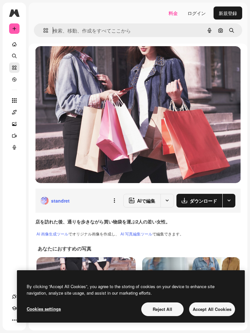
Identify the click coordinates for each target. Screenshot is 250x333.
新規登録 (228, 13)
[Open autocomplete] (43, 30)
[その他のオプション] (114, 200)
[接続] (14, 296)
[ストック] (14, 67)
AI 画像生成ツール (52, 233)
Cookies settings (44, 309)
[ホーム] (14, 44)
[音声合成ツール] (14, 147)
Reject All (162, 309)
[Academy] (14, 308)
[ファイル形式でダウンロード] (228, 200)
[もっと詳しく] (14, 79)
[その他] (14, 320)
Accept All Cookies (212, 309)
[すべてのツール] (14, 100)
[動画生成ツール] (14, 135)
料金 (173, 13)
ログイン (197, 13)
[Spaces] (14, 112)
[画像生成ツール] (14, 124)
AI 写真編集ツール (136, 233)
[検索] (14, 56)
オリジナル (80, 58)
